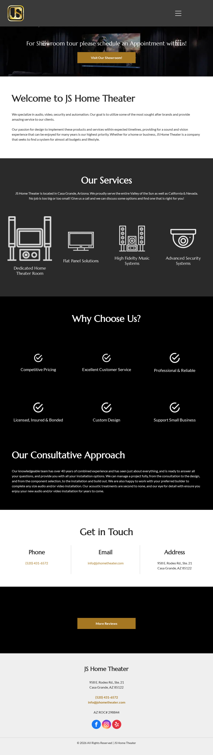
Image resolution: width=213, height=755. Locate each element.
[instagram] (106, 725)
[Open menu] (178, 13)
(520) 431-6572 (36, 563)
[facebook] (96, 725)
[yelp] (116, 725)
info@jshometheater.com (106, 563)
